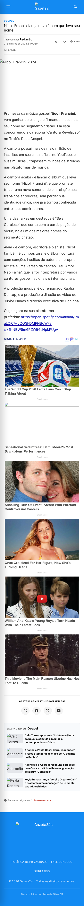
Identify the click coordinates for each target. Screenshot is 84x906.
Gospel (9, 21)
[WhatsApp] (25, 711)
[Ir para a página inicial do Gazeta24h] (42, 7)
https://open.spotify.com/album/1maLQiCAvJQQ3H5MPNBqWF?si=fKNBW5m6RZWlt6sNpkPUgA (41, 323)
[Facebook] (36, 711)
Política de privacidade (29, 861)
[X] (48, 711)
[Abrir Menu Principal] (8, 6)
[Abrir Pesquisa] (75, 6)
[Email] (59, 711)
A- (56, 41)
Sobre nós (42, 871)
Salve (12, 50)
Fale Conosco (61, 861)
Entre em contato (43, 800)
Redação (26, 39)
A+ (64, 41)
